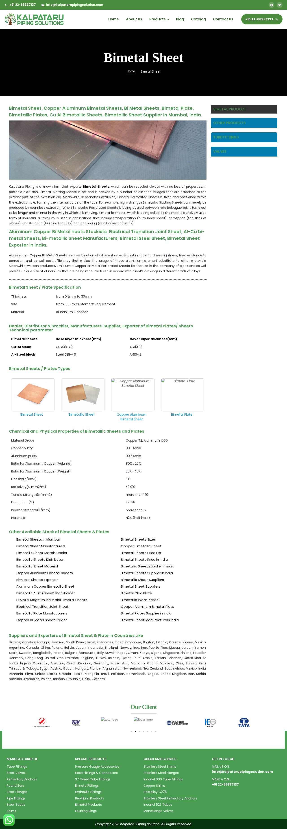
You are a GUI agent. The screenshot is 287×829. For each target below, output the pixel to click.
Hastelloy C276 (155, 792)
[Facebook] (271, 5)
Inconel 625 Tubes (158, 804)
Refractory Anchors (22, 779)
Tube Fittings (17, 766)
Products (159, 19)
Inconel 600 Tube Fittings (163, 779)
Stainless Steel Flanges (161, 773)
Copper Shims (154, 785)
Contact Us (223, 19)
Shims (11, 811)
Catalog (198, 19)
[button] (131, 731)
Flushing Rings (86, 811)
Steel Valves (16, 773)
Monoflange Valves (158, 811)
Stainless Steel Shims (160, 766)
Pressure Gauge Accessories (97, 766)
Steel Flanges (17, 792)
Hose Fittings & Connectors (96, 773)
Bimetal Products (88, 804)
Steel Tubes (16, 804)
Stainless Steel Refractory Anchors (170, 798)
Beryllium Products (89, 798)
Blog (180, 19)
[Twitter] (280, 5)
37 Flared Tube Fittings (92, 779)
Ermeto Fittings (87, 785)
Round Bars (15, 785)
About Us (134, 19)
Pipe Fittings (16, 798)
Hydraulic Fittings (88, 792)
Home (113, 19)
